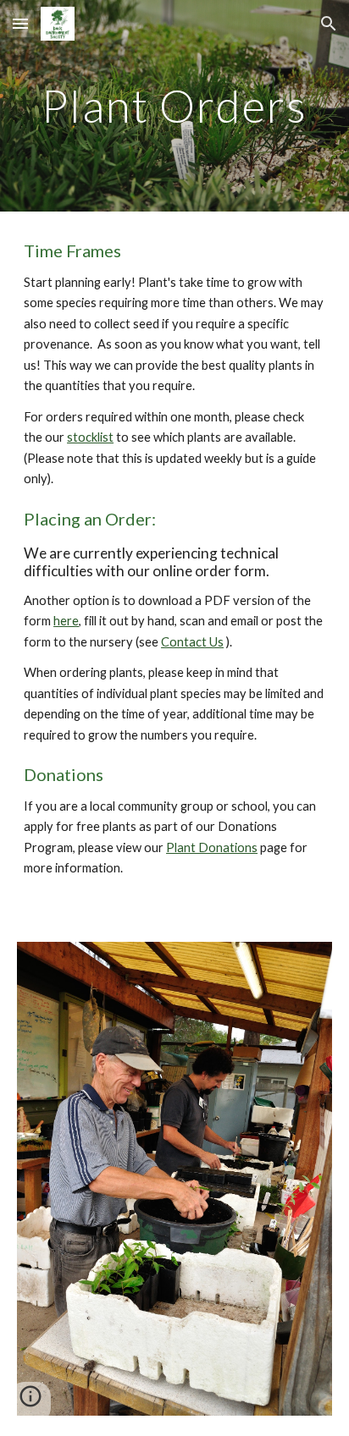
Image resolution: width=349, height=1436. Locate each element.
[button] (20, 23)
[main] (174, 105)
